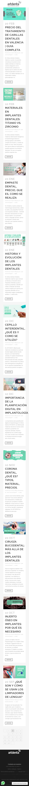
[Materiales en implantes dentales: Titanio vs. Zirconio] (14, 94)
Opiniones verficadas (21, 774)
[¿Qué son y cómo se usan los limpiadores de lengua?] (14, 672)
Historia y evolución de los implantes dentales (13, 261)
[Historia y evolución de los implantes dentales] (14, 240)
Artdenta (16, 771)
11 (12, 737)
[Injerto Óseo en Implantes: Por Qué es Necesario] (14, 603)
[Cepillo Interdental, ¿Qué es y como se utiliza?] (14, 311)
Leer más (8, 82)
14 (5, 740)
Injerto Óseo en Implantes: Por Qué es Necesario (13, 624)
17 (16, 740)
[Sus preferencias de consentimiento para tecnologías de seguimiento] (20, 783)
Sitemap (15, 774)
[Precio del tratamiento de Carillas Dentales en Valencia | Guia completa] (14, 13)
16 (13, 740)
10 (9, 737)
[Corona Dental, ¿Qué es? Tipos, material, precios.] (14, 455)
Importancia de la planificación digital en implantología (16, 405)
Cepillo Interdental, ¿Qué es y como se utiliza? (15, 332)
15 (9, 740)
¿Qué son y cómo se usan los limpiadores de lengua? (14, 689)
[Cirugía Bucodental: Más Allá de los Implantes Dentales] (14, 528)
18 (20, 740)
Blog (16, 52)
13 (20, 737)
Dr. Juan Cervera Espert (11, 492)
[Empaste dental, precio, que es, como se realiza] (14, 169)
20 (9, 743)
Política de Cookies (9, 774)
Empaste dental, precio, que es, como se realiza (14, 190)
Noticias (20, 490)
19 (5, 743)
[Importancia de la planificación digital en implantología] (14, 384)
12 (16, 737)
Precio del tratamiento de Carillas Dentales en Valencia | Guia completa (15, 38)
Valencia (21, 766)
